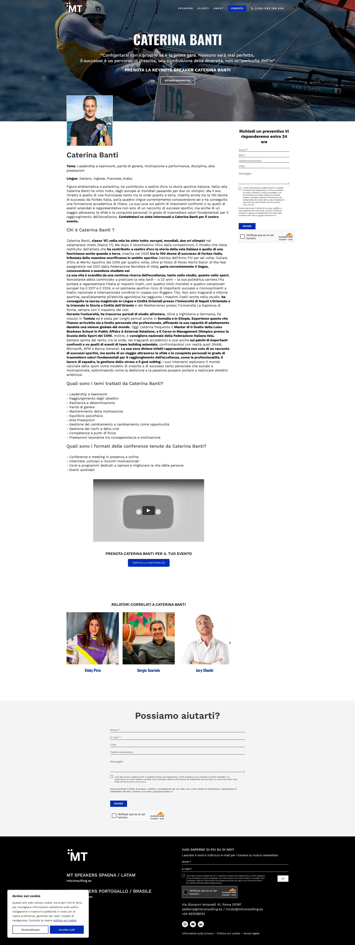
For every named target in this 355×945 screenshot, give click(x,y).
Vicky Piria (93, 670)
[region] (48, 914)
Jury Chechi (204, 670)
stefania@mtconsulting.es (202, 909)
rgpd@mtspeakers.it (267, 215)
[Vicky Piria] (93, 638)
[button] (67, 643)
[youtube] (193, 924)
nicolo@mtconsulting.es (244, 909)
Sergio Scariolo (148, 670)
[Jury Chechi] (204, 638)
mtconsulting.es (79, 880)
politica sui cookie (64, 920)
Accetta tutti (67, 929)
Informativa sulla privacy (197, 933)
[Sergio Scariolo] (149, 638)
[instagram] (185, 924)
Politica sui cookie (228, 933)
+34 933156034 (193, 914)
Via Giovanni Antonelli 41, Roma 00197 (211, 904)
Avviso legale (251, 933)
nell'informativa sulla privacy (133, 782)
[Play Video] (148, 510)
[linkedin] (201, 924)
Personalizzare (30, 929)
